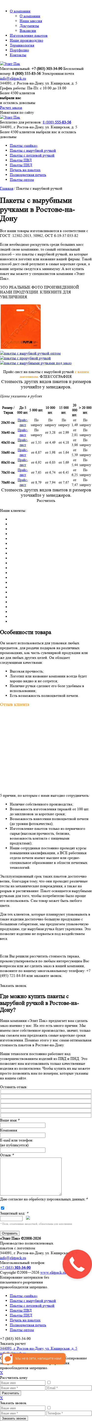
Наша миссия (31, 21)
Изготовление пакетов (29, 35)
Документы (29, 25)
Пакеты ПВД (21, 160)
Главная (6, 188)
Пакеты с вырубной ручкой (33, 150)
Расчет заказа (11, 107)
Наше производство (26, 40)
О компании (20, 11)
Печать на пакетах (25, 170)
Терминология (22, 45)
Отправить (10, 1233)
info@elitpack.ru (13, 78)
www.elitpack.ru (53, 1272)
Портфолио (19, 50)
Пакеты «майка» (24, 145)
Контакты (18, 55)
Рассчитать (46, 500)
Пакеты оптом (22, 179)
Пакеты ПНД (21, 165)
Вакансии (28, 30)
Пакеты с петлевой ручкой (32, 155)
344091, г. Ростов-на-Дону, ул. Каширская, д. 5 (38, 1348)
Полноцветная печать (28, 174)
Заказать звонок (13, 985)
